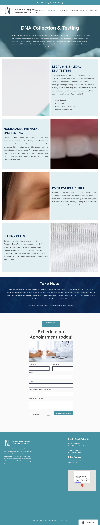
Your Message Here (35, 398)
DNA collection (52, 35)
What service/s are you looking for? (40, 389)
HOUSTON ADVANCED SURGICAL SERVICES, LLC (22, 442)
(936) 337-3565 (76, 453)
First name (32, 364)
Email (31, 372)
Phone (31, 381)
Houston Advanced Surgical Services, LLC (26, 11)
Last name (56, 364)
